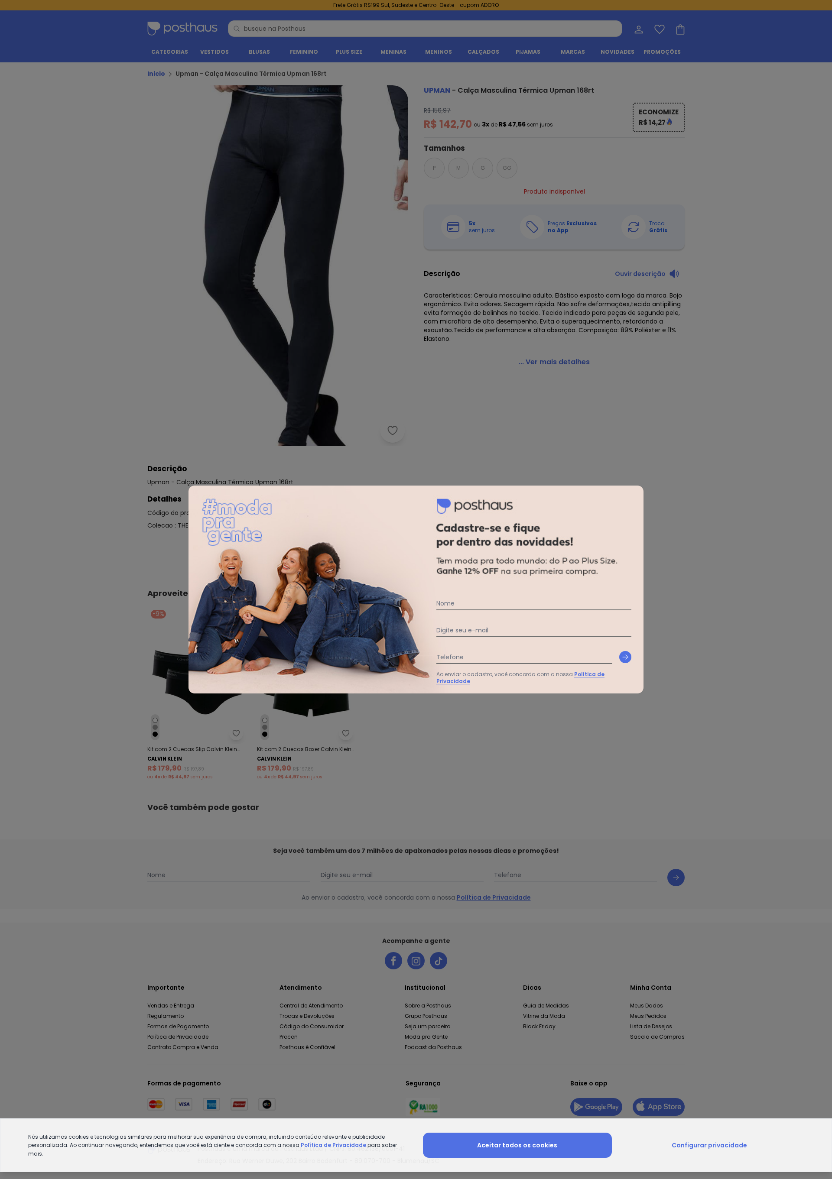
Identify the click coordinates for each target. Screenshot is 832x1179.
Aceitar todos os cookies (517, 1145)
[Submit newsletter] (625, 657)
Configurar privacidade (709, 1145)
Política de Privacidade (333, 1145)
